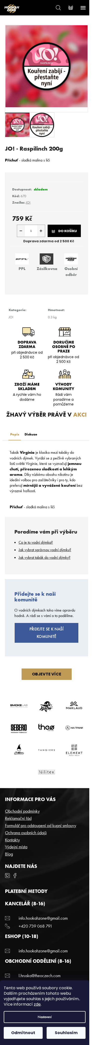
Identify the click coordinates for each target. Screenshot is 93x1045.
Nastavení (45, 1017)
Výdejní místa (16, 847)
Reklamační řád (18, 818)
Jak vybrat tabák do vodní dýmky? (44, 557)
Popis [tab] (14, 434)
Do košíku (67, 231)
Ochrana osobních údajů (26, 832)
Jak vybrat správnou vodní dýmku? (45, 549)
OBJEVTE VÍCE (46, 674)
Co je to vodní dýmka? (36, 542)
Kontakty (12, 840)
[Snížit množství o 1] (21, 231)
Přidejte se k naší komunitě (46, 632)
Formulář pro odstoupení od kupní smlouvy (40, 825)
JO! (28, 202)
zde (37, 1004)
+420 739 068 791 (35, 926)
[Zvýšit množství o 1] (41, 231)
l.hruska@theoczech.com (40, 975)
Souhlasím (66, 1033)
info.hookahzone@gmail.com (43, 918)
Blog (9, 854)
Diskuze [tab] (31, 434)
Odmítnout (23, 1033)
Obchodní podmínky (22, 811)
